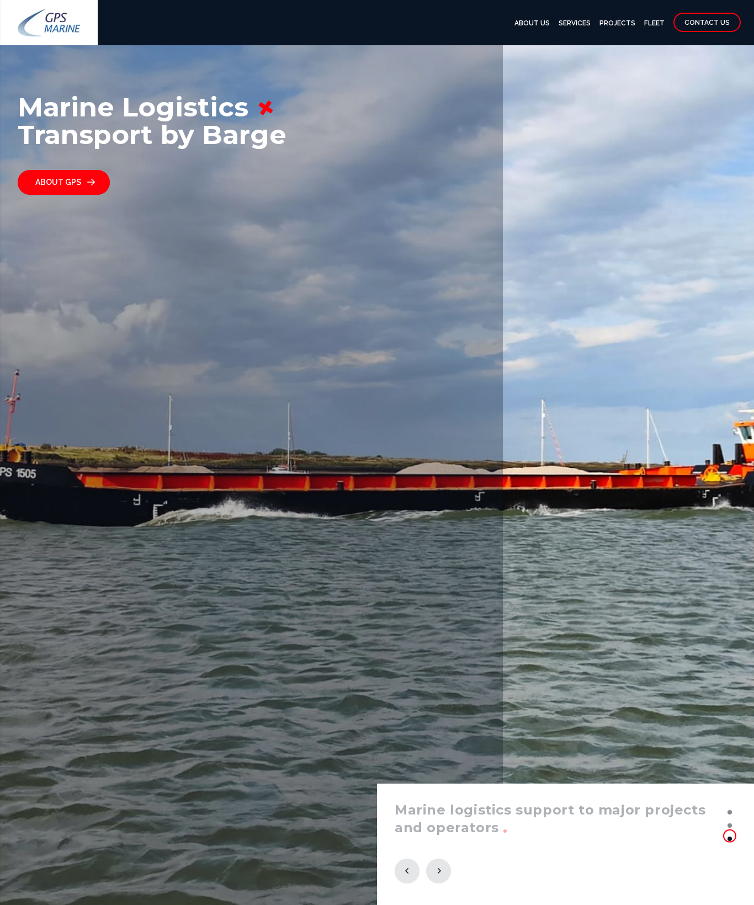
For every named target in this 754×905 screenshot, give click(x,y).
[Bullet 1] (729, 812)
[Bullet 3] (729, 838)
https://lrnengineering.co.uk (500, 827)
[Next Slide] (438, 871)
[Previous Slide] (407, 871)
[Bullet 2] (729, 825)
